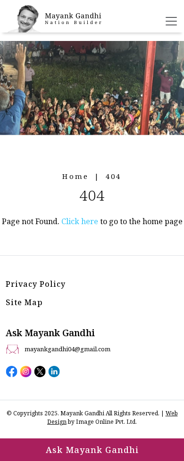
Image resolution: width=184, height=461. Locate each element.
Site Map (24, 302)
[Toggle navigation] (171, 21)
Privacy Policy (36, 284)
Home (75, 176)
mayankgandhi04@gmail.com (67, 349)
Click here (79, 221)
